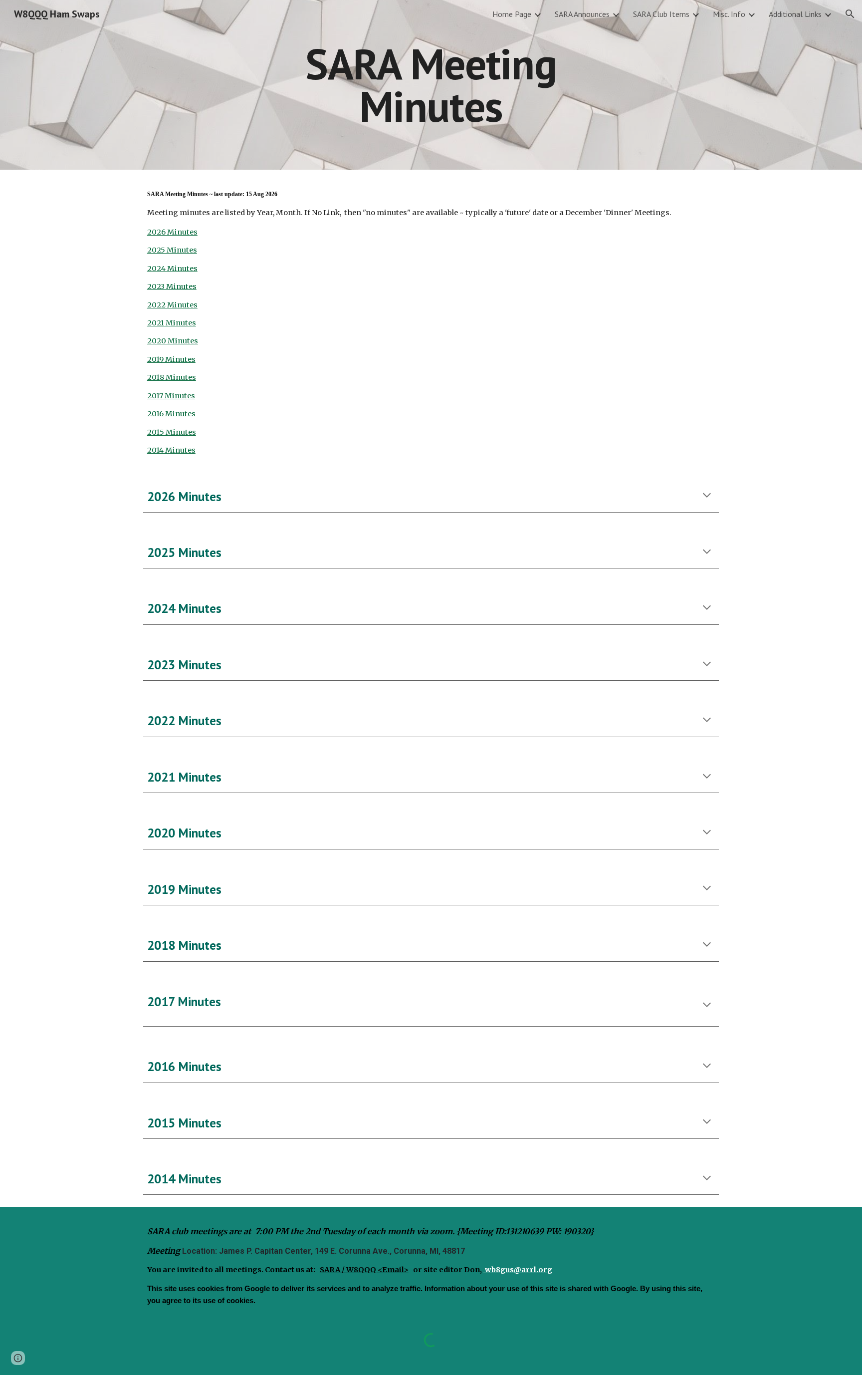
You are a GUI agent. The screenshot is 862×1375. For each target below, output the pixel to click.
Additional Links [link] (795, 14)
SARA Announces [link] (582, 14)
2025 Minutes (172, 250)
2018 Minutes (171, 377)
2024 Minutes (172, 268)
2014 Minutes (171, 450)
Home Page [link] (511, 14)
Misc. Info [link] (729, 14)
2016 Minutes (171, 413)
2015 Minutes (171, 432)
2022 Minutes (172, 304)
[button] (850, 14)
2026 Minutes (172, 232)
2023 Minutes (172, 286)
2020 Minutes (172, 340)
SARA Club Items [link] (661, 14)
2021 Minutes (171, 322)
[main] (431, 85)
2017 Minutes (171, 395)
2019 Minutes (171, 359)
